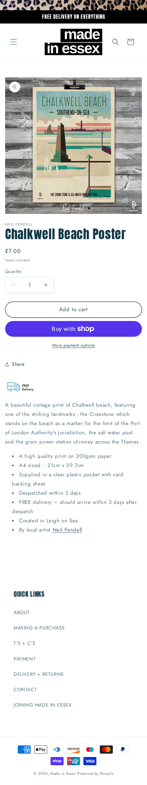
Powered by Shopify (95, 773)
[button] (13, 41)
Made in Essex (63, 773)
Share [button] (18, 364)
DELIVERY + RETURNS (39, 674)
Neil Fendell (67, 530)
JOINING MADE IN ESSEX (43, 704)
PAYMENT (25, 658)
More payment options (73, 345)
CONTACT (25, 689)
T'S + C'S (24, 643)
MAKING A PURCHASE (39, 627)
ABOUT (22, 612)
